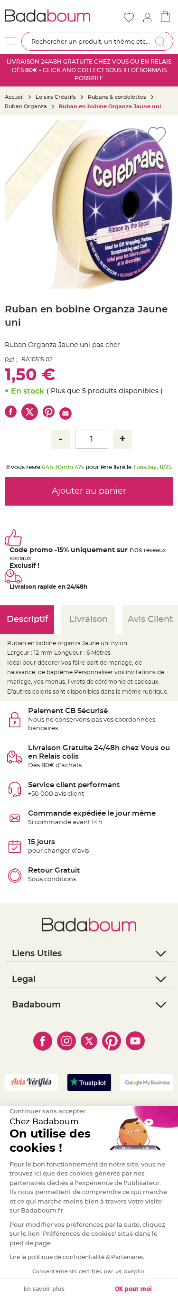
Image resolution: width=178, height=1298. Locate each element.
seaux (158, 550)
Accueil (14, 97)
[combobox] (97, 41)
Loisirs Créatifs (56, 97)
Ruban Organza (26, 106)
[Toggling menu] (11, 41)
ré (147, 550)
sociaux (20, 558)
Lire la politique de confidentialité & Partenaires (76, 1257)
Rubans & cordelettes (117, 97)
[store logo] (47, 15)
